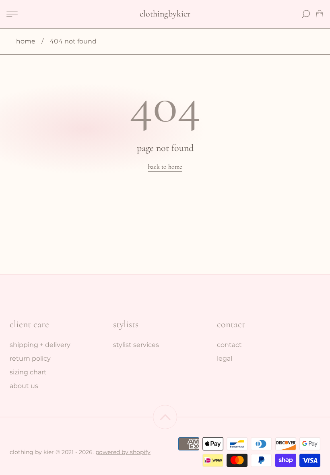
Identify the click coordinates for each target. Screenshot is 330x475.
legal (224, 358)
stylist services (136, 345)
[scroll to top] (165, 417)
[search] (306, 14)
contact (229, 345)
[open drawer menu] (12, 14)
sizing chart (28, 372)
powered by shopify (123, 452)
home (25, 41)
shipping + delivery (40, 345)
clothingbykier (165, 14)
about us (24, 386)
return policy (30, 358)
